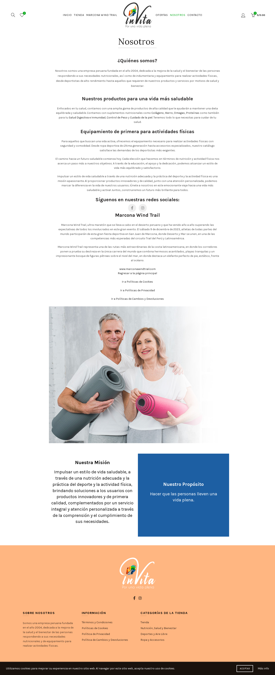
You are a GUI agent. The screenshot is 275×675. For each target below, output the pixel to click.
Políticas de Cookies (95, 628)
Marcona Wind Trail (101, 15)
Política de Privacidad (96, 634)
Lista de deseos (24, 13)
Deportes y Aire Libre (154, 634)
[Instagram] (143, 208)
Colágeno (157, 113)
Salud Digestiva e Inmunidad (87, 117)
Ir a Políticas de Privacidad (137, 290)
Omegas (179, 113)
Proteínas (192, 113)
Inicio (67, 15)
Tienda (79, 15)
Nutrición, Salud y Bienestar (159, 628)
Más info (263, 668)
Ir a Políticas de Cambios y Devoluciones (137, 299)
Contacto (194, 15)
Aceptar (245, 668)
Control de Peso (117, 117)
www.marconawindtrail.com (137, 269)
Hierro (169, 113)
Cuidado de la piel (141, 117)
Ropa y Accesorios (152, 640)
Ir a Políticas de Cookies (137, 281)
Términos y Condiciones (97, 622)
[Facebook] (132, 208)
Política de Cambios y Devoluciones (105, 640)
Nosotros (177, 15)
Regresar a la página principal (137, 273)
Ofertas (162, 15)
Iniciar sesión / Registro (243, 15)
